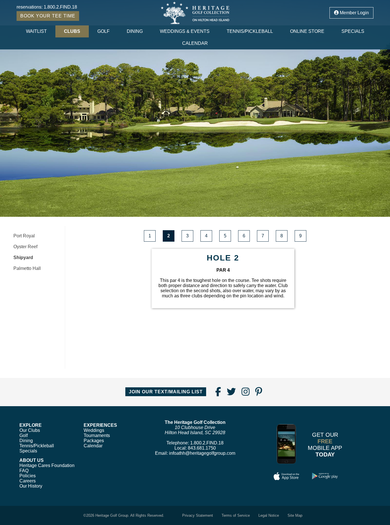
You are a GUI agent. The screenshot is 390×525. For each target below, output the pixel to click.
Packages (94, 440)
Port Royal (24, 235)
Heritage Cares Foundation (47, 465)
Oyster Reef (25, 246)
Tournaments (97, 435)
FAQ (24, 470)
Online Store (307, 31)
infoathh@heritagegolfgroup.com (202, 453)
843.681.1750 (202, 448)
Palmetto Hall (27, 268)
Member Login (354, 12)
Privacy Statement (197, 515)
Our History (30, 486)
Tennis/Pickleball (250, 31)
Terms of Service (236, 515)
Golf (103, 31)
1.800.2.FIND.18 (60, 7)
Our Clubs (29, 430)
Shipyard (23, 257)
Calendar (195, 43)
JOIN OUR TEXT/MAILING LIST (166, 391)
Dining (135, 31)
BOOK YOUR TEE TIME (47, 15)
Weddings (94, 430)
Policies (27, 475)
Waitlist (36, 31)
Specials (352, 31)
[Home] (195, 12)
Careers (27, 480)
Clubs (72, 31)
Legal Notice (268, 515)
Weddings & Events (185, 31)
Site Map (295, 515)
